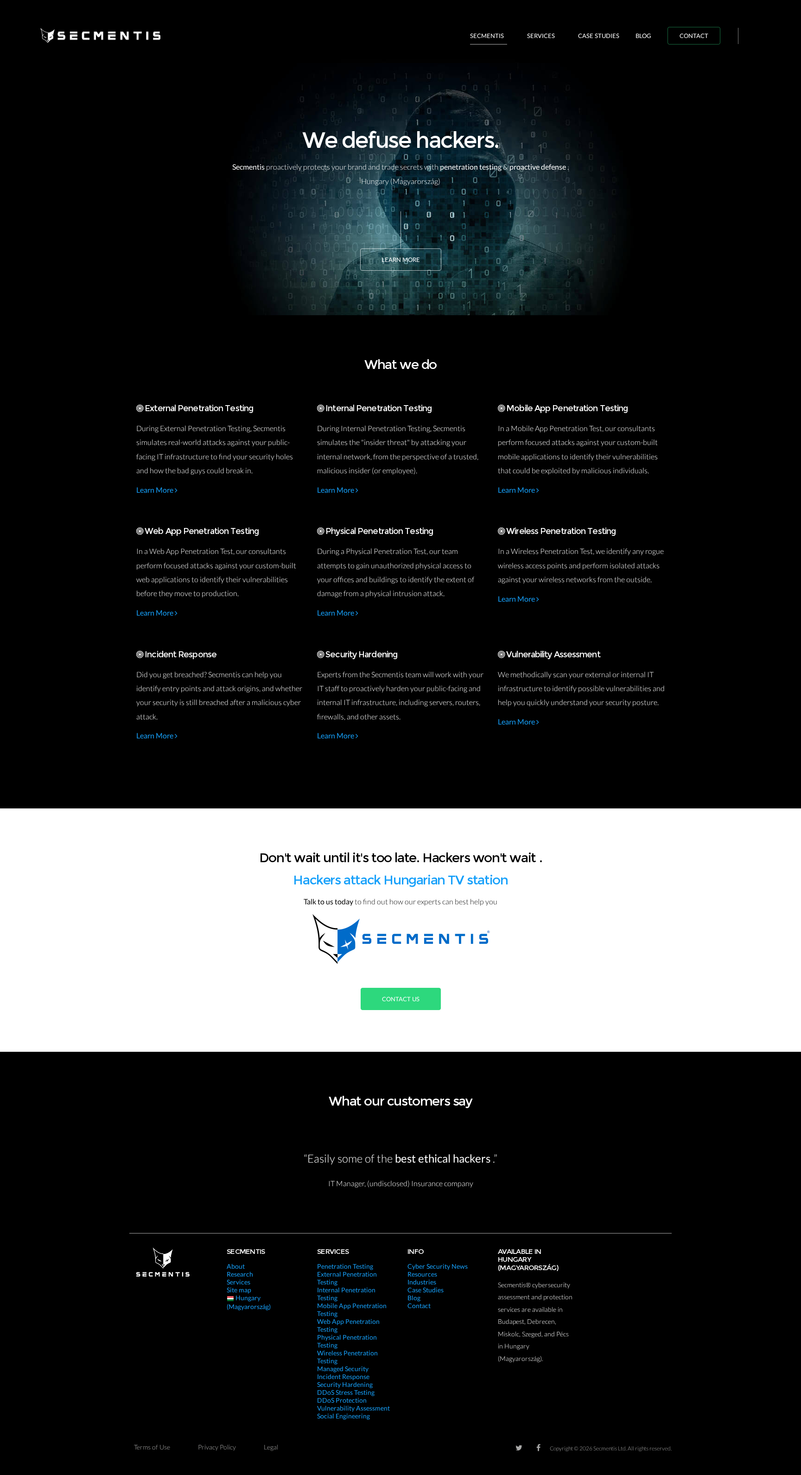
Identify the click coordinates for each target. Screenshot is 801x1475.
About (236, 1266)
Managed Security (343, 1369)
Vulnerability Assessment (353, 1408)
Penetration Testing (345, 1266)
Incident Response (343, 1376)
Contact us (401, 999)
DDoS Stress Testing (346, 1392)
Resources (422, 1274)
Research (240, 1274)
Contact (694, 35)
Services (541, 35)
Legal (271, 1447)
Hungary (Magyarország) (249, 1302)
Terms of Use (152, 1447)
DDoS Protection (342, 1400)
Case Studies (598, 35)
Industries (421, 1282)
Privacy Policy (217, 1447)
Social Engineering (343, 1416)
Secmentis (487, 35)
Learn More (400, 259)
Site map (239, 1290)
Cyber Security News (437, 1266)
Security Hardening (345, 1384)
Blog (643, 35)
